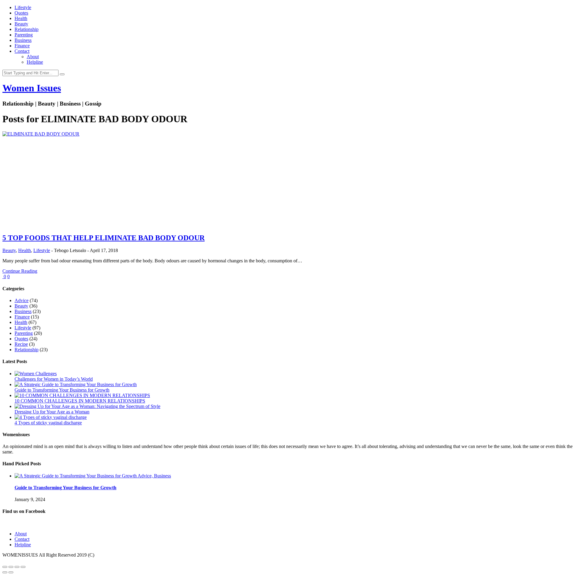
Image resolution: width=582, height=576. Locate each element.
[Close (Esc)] (4, 567)
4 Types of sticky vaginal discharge (48, 422)
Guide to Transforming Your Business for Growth (62, 389)
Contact (22, 51)
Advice (21, 300)
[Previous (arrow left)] (4, 572)
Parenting (24, 34)
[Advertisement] (291, 185)
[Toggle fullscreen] (17, 567)
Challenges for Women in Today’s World (54, 379)
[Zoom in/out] (23, 567)
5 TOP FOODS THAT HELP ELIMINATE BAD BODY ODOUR (103, 238)
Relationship (26, 29)
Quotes (21, 12)
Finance (22, 45)
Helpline (35, 62)
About (33, 56)
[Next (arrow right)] (10, 572)
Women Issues (31, 88)
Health (21, 18)
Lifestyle (23, 7)
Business (23, 40)
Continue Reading (19, 271)
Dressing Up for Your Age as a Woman (52, 411)
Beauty (21, 23)
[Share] (10, 567)
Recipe (21, 344)
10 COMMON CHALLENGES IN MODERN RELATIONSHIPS (80, 400)
